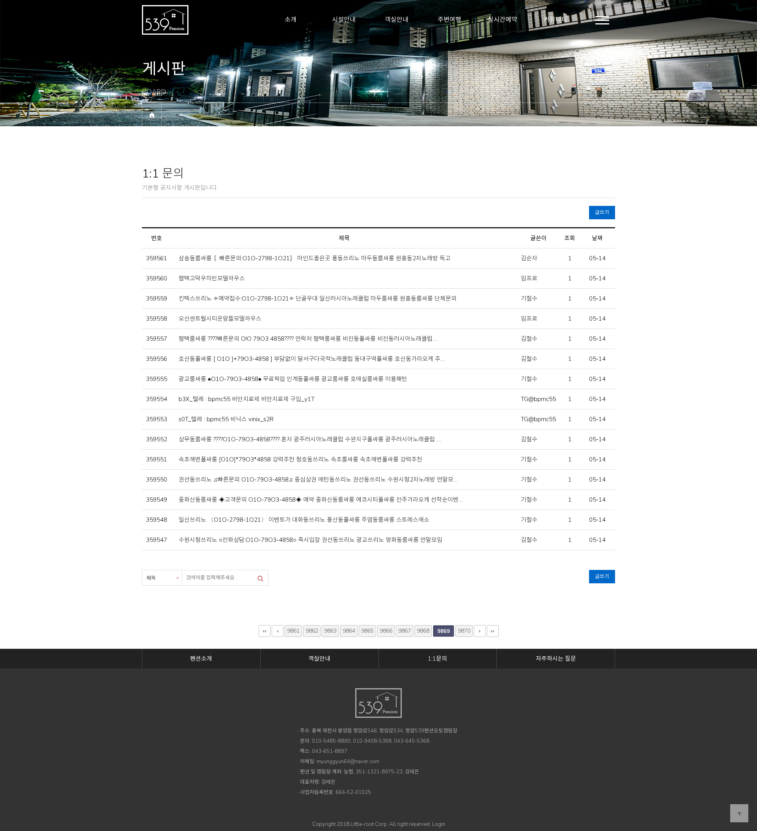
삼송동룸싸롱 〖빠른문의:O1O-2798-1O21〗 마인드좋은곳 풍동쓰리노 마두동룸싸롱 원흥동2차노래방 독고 (314, 258)
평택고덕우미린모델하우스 (211, 278)
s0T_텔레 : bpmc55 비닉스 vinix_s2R (225, 419)
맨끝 (493, 631)
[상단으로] (739, 813)
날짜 (597, 238)
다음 (480, 631)
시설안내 (344, 19)
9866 (386, 631)
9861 (293, 631)
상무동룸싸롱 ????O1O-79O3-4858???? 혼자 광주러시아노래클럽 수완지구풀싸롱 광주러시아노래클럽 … (309, 439)
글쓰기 (602, 212)
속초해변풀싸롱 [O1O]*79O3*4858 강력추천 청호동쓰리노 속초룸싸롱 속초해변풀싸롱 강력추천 (299, 459)
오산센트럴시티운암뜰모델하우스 (219, 319)
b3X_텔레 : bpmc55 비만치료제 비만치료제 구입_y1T (246, 399)
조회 (569, 238)
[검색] (260, 577)
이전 (277, 631)
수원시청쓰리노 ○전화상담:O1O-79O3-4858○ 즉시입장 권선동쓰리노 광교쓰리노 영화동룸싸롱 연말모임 (309, 540)
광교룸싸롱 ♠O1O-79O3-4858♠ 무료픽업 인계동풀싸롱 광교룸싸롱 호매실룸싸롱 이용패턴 (292, 379)
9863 (330, 631)
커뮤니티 (555, 19)
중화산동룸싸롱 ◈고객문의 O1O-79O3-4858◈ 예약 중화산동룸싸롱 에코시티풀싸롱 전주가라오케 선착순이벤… (320, 500)
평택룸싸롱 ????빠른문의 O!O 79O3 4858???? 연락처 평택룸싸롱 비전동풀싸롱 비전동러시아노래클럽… (307, 339)
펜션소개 (201, 659)
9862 (312, 631)
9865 (367, 631)
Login (438, 824)
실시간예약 (502, 19)
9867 (404, 631)
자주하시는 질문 (556, 659)
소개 (290, 19)
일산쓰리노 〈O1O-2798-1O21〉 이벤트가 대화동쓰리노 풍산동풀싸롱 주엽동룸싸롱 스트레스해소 (303, 520)
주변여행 (449, 19)
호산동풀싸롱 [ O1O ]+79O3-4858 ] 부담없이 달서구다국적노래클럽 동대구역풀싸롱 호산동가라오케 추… (311, 359)
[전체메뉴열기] (602, 20)
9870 (464, 631)
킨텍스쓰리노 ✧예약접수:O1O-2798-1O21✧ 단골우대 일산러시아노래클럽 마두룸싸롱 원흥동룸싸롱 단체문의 (317, 299)
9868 (423, 631)
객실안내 (396, 19)
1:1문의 (437, 659)
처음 (264, 631)
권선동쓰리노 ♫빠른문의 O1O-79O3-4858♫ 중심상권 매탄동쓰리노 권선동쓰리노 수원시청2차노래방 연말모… (317, 480)
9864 (349, 631)
